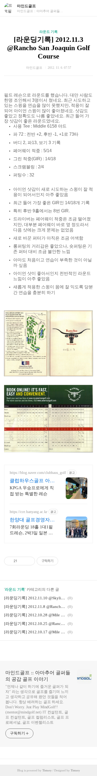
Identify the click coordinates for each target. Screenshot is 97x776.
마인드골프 (26, 6)
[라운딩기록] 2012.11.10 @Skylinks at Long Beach (35, 598)
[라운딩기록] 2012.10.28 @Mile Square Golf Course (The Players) (35, 615)
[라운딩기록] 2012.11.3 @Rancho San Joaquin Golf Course (48, 48)
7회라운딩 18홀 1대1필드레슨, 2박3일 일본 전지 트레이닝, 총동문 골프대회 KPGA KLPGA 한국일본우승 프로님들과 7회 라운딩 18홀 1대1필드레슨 (32, 530)
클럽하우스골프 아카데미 (32, 481)
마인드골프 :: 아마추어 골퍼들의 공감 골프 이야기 (37, 676)
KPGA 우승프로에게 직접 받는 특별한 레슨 (32, 491)
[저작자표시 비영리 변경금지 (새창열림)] (65, 561)
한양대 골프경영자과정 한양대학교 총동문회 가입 (32, 520)
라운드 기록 (48, 32)
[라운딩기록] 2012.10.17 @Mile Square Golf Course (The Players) (35, 632)
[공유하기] (22, 561)
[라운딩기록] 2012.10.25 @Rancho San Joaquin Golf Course (35, 623)
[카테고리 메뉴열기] (87, 8)
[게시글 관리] (29, 561)
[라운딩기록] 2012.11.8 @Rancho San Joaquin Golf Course (35, 606)
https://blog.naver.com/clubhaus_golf (38, 473)
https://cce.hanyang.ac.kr (28, 512)
